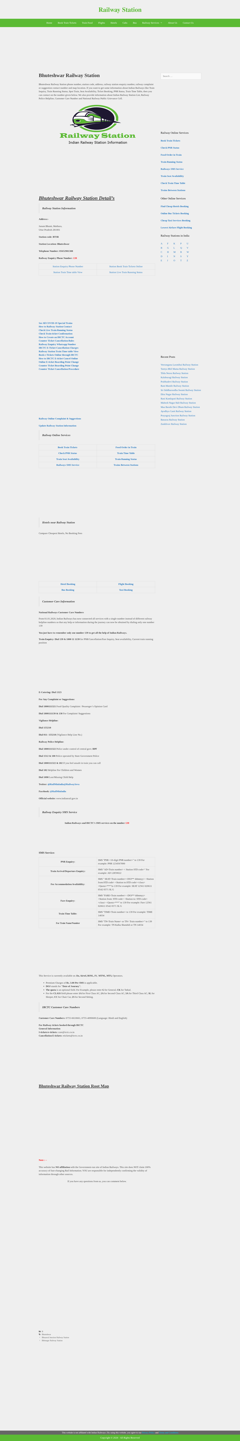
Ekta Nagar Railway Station (174, 394)
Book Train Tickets (67, 23)
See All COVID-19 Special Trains (55, 323)
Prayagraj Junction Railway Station (178, 415)
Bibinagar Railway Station (52, 1340)
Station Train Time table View (67, 272)
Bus (135, 23)
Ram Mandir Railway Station (175, 386)
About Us (172, 23)
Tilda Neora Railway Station (174, 373)
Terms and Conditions (168, 1432)
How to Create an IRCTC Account (56, 337)
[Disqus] (97, 1385)
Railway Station (120, 9)
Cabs (124, 23)
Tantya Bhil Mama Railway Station (178, 369)
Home (49, 23)
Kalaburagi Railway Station (174, 377)
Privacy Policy (148, 1432)
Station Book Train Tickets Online (126, 266)
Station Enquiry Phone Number (68, 266)
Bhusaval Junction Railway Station (55, 1337)
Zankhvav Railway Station (174, 424)
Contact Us (188, 23)
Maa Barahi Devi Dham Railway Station (180, 407)
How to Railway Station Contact (55, 326)
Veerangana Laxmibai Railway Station (179, 364)
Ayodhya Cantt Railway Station (176, 411)
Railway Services (150, 23)
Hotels (114, 23)
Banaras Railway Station (173, 419)
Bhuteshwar (46, 1334)
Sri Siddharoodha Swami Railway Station (181, 390)
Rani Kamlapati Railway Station (176, 398)
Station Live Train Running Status (125, 272)
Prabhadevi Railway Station (174, 381)
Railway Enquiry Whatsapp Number (57, 344)
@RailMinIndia (58, 791)
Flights (101, 23)
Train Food (87, 23)
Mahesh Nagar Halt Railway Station (178, 402)
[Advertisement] (120, 47)
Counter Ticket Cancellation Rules (56, 340)
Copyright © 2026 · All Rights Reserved (120, 1437)
